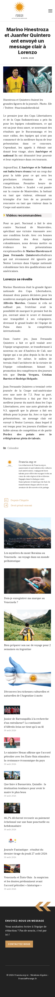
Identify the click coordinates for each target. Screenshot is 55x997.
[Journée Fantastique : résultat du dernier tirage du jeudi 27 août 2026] (12, 843)
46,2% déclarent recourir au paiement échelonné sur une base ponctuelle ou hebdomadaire (27, 822)
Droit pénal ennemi (21, 505)
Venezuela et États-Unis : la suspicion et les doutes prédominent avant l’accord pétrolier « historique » (26, 881)
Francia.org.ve (21, 975)
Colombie (13, 448)
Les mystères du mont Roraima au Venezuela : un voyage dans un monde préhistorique (26, 557)
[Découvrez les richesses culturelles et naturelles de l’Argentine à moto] (27, 685)
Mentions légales (38, 975)
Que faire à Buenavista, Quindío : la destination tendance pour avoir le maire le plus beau (25, 788)
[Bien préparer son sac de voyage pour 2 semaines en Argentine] (27, 638)
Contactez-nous (19, 944)
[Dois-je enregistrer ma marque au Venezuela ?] (27, 591)
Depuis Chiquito (20, 500)
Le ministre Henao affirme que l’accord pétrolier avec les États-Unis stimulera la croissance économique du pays (27, 756)
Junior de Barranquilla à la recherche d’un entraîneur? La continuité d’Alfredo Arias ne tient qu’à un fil (26, 723)
